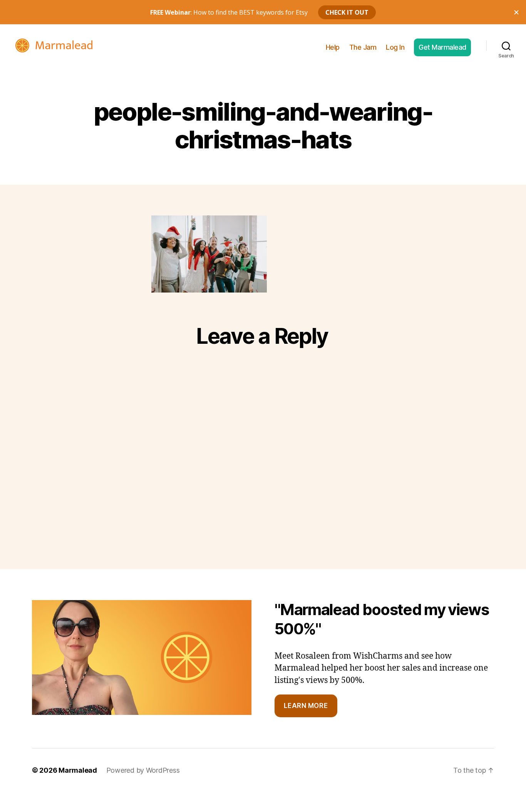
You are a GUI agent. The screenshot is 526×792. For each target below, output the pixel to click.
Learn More (306, 706)
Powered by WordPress (143, 770)
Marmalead (78, 770)
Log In (395, 47)
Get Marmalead (442, 47)
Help (333, 47)
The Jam (363, 47)
